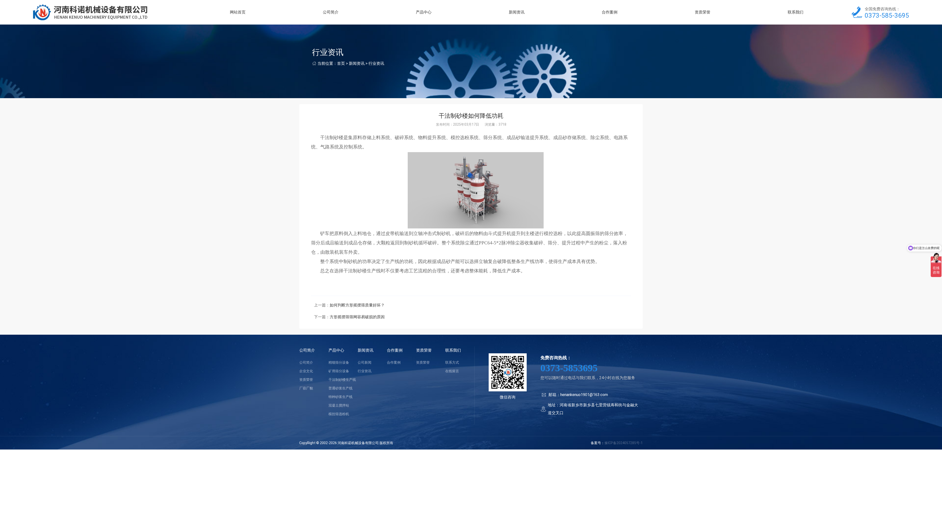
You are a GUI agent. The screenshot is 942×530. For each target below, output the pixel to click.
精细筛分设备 (338, 362)
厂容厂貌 (306, 388)
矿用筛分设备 (338, 371)
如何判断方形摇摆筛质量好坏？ (357, 305)
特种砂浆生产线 (340, 397)
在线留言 (452, 371)
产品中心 (424, 12)
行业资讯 (376, 63)
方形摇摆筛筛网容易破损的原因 (357, 317)
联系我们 (795, 12)
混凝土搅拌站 (338, 405)
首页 (341, 63)
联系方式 (452, 362)
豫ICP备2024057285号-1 (623, 443)
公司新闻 (364, 362)
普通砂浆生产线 (340, 388)
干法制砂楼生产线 (342, 380)
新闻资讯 (516, 12)
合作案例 (609, 12)
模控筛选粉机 (338, 414)
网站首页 (238, 12)
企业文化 (306, 371)
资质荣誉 (702, 12)
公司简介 (331, 12)
